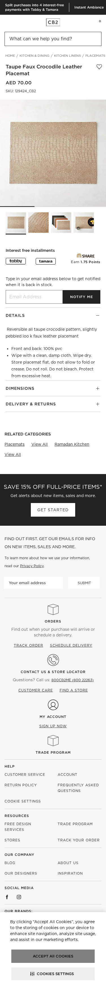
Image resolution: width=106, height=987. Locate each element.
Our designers (21, 873)
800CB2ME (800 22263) (72, 680)
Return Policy (21, 785)
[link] (15, 22)
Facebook (7, 897)
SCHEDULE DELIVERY (71, 645)
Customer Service (25, 774)
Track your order (79, 840)
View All (39, 444)
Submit (84, 583)
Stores (12, 840)
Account (67, 774)
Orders (53, 621)
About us (68, 863)
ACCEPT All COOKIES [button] (53, 956)
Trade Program (53, 752)
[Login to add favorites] (99, 70)
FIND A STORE (74, 690)
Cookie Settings (23, 801)
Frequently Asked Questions (78, 788)
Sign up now (53, 726)
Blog (10, 863)
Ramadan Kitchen (72, 444)
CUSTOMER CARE (35, 690)
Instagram (18, 897)
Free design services (18, 827)
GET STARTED (53, 510)
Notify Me (81, 297)
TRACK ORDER (28, 645)
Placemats (15, 444)
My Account (53, 716)
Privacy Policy (32, 566)
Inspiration (70, 873)
